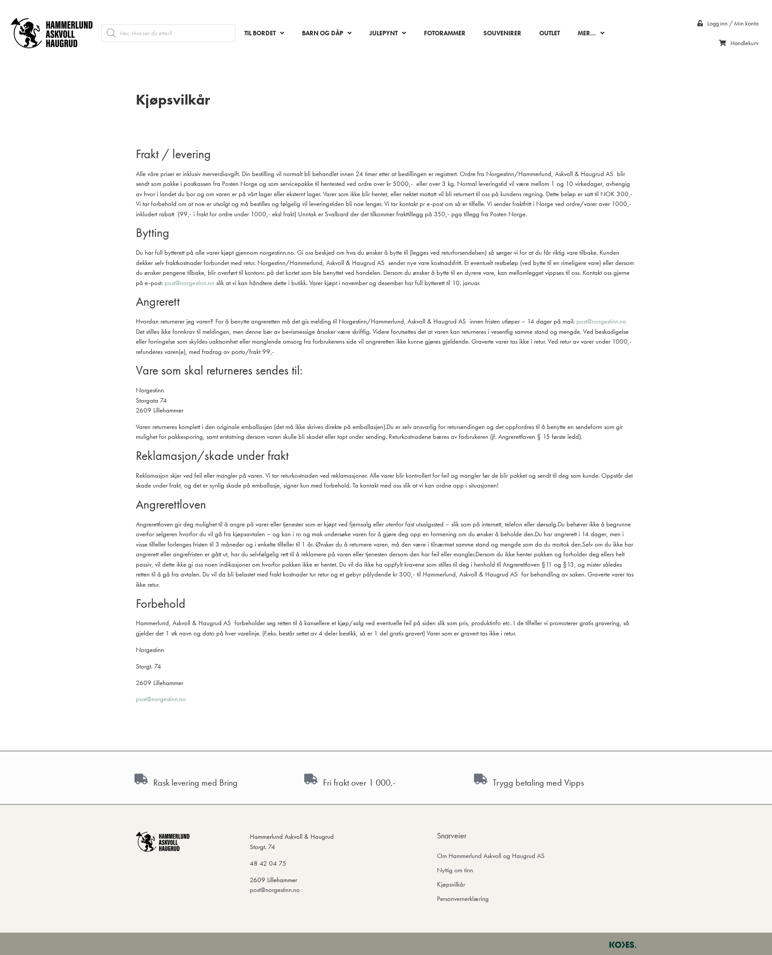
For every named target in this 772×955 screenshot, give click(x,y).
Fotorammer (445, 33)
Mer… (587, 33)
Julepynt (383, 33)
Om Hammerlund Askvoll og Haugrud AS (491, 855)
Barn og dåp (322, 33)
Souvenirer (502, 33)
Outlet (549, 33)
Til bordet (260, 33)
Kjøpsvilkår (451, 884)
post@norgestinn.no (189, 282)
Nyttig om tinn (455, 870)
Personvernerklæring (463, 898)
